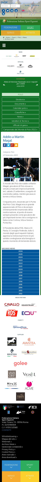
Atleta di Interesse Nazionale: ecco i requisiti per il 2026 (20, 83)
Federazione (10, 27)
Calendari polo (19, 108)
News (19, 116)
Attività (30, 32)
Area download (8, 457)
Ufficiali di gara (19, 125)
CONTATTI (6, 430)
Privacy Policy (8, 449)
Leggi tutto (20, 86)
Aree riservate (8, 454)
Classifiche (19, 112)
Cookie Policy (8, 452)
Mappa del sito (8, 439)
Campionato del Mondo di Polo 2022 (19, 129)
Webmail (6, 441)
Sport (30, 27)
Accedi (27, 5)
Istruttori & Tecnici (20, 121)
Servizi (10, 32)
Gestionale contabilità (11, 446)
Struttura (20, 99)
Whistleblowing (9, 436)
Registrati (36, 5)
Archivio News (8, 444)
